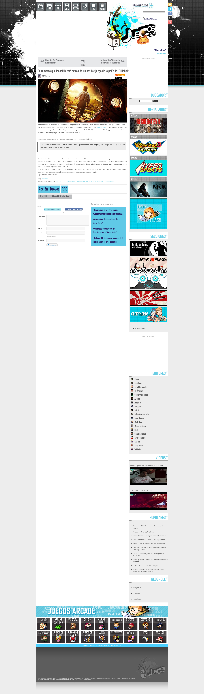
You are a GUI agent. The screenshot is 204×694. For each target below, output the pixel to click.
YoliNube (137, 450)
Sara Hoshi (138, 446)
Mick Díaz (138, 422)
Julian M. (137, 403)
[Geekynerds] (148, 321)
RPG (64, 189)
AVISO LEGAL (95, 645)
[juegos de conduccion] (116, 624)
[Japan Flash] (148, 271)
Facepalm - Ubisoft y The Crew (143, 532)
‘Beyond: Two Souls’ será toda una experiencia (149, 540)
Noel (136, 430)
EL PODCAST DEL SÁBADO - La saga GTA (146, 566)
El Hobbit (43, 196)
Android (102, 9)
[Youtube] (170, 22)
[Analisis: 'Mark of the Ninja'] (148, 196)
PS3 (49, 8)
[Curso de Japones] (148, 304)
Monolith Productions (61, 196)
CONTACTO (86, 645)
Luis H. (137, 410)
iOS (93, 9)
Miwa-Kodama (140, 426)
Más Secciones (140, 328)
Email (40, 233)
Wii (58, 8)
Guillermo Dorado (141, 395)
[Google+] (170, 17)
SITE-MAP (111, 645)
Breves (55, 189)
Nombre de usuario (135, 10)
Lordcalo (137, 407)
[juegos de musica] (131, 637)
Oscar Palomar (140, 434)
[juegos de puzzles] (160, 637)
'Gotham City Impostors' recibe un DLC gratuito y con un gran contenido (89, 181)
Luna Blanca (139, 418)
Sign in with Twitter (52, 209)
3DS (67, 9)
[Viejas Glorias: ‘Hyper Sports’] (148, 175)
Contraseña (135, 13)
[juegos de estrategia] (43, 637)
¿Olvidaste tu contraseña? (150, 19)
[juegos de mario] (72, 637)
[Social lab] (148, 288)
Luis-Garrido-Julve (141, 414)
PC (84, 8)
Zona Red (44, 178)
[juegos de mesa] (87, 637)
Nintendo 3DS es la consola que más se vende (149, 544)
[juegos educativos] (160, 624)
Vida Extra (136, 593)
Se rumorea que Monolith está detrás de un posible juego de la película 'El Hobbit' (83, 71)
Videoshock (137, 599)
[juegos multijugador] (116, 637)
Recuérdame (149, 18)
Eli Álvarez (138, 391)
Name (40, 228)
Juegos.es (59, 181)
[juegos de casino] (87, 624)
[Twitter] (170, 9)
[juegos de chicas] (58, 637)
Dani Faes (138, 383)
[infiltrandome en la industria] (148, 255)
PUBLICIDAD (103, 645)
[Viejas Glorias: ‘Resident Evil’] (148, 133)
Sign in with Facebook (74, 209)
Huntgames (137, 588)
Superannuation (102, 127)
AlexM (136, 379)
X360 (40, 8)
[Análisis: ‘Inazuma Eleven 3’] (148, 154)
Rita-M (137, 442)
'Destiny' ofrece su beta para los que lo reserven (149, 536)
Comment (41, 217)
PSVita (76, 8)
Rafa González (139, 438)
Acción (43, 189)
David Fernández (140, 387)
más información (88, 679)
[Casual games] (101, 624)
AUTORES (118, 645)
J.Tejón (137, 399)
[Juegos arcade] (58, 624)
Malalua (44, 75)
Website (41, 241)
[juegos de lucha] (101, 637)
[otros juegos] (145, 637)
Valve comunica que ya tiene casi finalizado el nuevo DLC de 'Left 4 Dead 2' (148, 570)
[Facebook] (170, 13)
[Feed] (170, 4)
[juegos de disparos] (145, 624)
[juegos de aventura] (72, 624)
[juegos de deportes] (131, 624)
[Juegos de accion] (43, 624)
